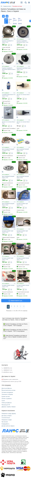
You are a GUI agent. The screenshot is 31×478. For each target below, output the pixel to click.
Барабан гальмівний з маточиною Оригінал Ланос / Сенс (9, 69)
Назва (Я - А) (10, 21)
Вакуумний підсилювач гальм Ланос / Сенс (23, 69)
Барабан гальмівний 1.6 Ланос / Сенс (7, 41)
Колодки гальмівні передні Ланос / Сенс (23, 259)
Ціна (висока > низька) (20, 21)
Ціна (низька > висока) (15, 21)
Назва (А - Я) (6, 21)
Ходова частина (7, 6)
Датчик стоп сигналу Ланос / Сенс (23, 95)
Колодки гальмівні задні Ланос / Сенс (22, 204)
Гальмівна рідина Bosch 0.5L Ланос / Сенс (9, 95)
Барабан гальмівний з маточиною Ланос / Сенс (22, 41)
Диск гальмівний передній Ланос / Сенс (23, 150)
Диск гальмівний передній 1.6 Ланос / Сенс (8, 150)
